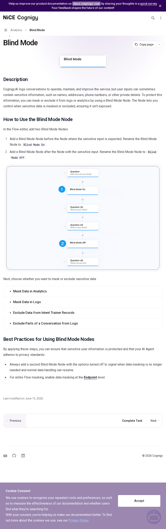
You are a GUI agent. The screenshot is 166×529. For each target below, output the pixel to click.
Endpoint (90, 377)
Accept (139, 501)
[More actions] (161, 18)
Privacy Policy (78, 520)
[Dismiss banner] (160, 5)
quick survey (148, 3)
